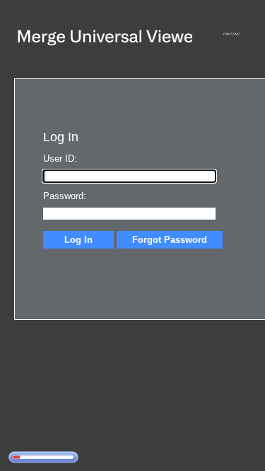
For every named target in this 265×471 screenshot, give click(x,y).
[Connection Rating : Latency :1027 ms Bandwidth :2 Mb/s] (43, 457)
